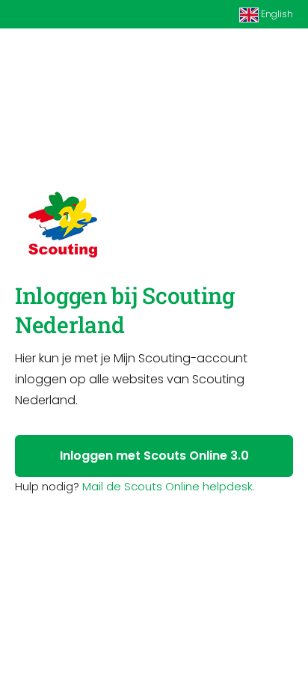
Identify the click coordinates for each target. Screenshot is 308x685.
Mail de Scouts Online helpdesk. (168, 486)
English (276, 13)
